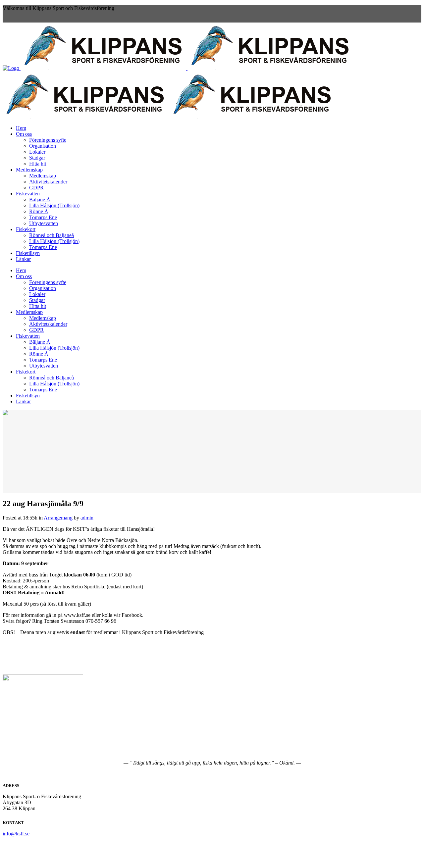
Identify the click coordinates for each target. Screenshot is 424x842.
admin (86, 517)
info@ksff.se (16, 833)
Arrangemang (58, 517)
